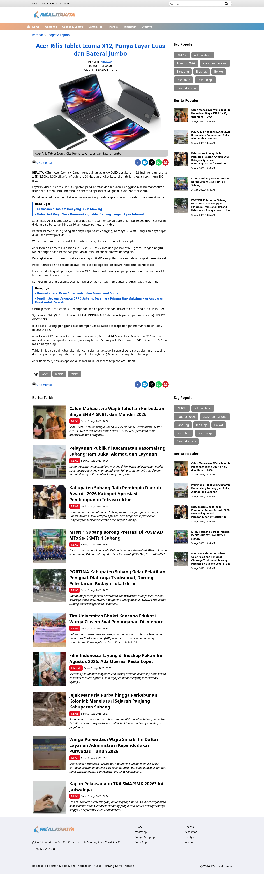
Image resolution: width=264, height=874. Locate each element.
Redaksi (37, 866)
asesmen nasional (215, 63)
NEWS (36, 26)
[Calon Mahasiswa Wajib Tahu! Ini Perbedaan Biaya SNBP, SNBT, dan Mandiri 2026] (181, 115)
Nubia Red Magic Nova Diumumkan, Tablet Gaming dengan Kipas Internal (90, 214)
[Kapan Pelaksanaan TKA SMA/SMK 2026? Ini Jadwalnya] (49, 797)
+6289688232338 (43, 849)
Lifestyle (146, 26)
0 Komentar (44, 163)
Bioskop (201, 72)
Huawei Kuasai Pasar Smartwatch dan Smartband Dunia (77, 293)
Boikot (218, 72)
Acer (45, 374)
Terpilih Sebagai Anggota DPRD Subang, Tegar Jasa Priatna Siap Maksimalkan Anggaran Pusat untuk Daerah (99, 300)
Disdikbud (183, 80)
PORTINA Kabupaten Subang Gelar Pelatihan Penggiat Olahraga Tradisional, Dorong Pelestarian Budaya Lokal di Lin (210, 205)
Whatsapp (51, 26)
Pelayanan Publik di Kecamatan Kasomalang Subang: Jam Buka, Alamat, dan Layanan (210, 135)
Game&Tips (95, 26)
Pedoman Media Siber (60, 866)
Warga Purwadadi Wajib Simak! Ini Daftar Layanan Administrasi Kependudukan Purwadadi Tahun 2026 (114, 745)
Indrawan (106, 62)
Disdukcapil (205, 80)
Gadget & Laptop (72, 26)
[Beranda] (29, 26)
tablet (74, 374)
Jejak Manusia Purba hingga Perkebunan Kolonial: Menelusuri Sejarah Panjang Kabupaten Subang (113, 701)
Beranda (38, 35)
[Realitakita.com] (55, 15)
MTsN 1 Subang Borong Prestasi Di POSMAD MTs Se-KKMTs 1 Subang (210, 182)
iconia (59, 374)
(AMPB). (182, 55)
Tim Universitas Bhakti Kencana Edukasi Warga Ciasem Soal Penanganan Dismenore (116, 619)
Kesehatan (129, 26)
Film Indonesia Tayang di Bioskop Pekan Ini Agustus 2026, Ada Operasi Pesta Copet (115, 658)
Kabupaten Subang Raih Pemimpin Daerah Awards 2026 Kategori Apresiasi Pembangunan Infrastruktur (210, 158)
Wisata (189, 842)
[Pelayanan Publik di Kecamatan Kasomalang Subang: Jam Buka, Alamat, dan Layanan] (181, 137)
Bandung (183, 72)
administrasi (202, 55)
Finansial (112, 26)
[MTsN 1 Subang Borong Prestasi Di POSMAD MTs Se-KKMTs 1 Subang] (181, 184)
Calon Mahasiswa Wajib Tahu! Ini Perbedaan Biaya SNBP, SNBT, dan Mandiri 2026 (211, 113)
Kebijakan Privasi (89, 866)
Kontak (129, 866)
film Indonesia (186, 88)
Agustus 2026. (186, 63)
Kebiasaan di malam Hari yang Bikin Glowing (69, 209)
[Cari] (226, 3)
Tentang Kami (112, 866)
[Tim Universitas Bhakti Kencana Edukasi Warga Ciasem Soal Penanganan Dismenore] (49, 630)
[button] (147, 26)
